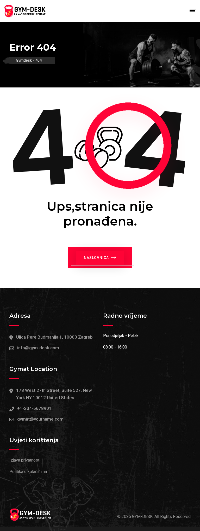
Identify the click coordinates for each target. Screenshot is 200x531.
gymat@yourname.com (40, 419)
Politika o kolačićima (28, 471)
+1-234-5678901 (34, 408)
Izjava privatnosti (24, 460)
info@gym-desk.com (38, 347)
